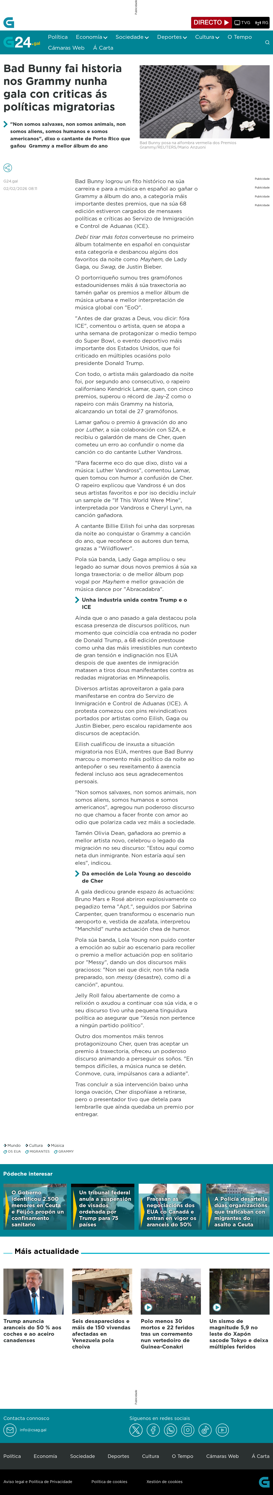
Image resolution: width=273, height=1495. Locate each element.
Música (57, 1145)
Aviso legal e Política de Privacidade (37, 1481)
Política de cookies (109, 1481)
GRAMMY (66, 1151)
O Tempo (182, 1456)
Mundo (14, 1145)
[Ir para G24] (21, 42)
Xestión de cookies (165, 1481)
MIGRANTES (40, 1151)
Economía (45, 1456)
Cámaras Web (222, 1456)
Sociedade (82, 1456)
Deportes (118, 1456)
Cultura (36, 1145)
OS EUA (14, 1151)
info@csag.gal (33, 1430)
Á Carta (261, 1456)
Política (12, 1456)
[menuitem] (58, 37)
